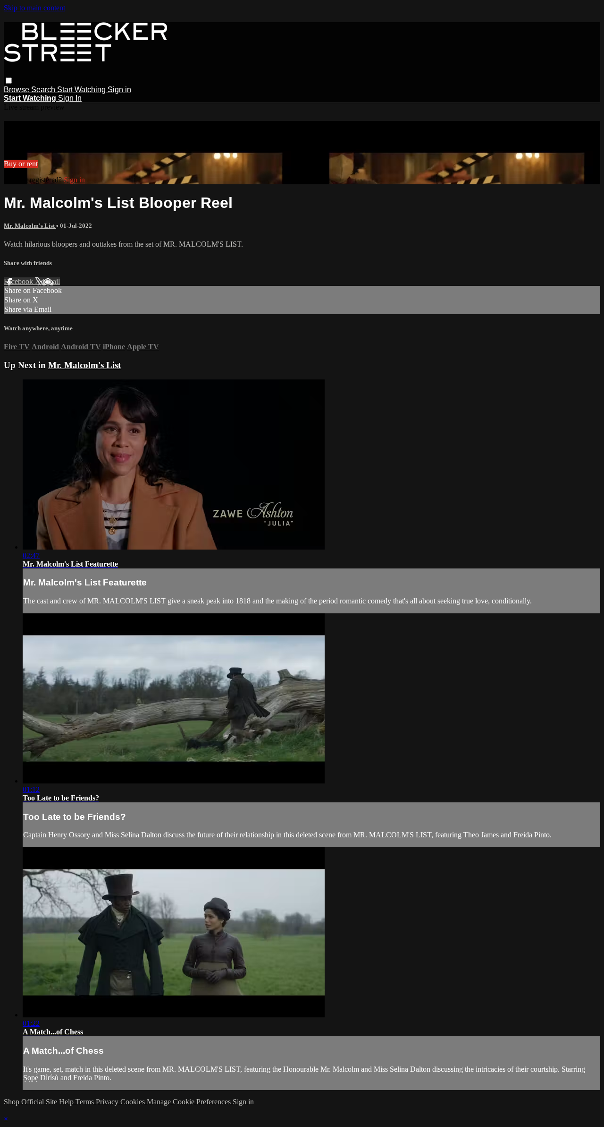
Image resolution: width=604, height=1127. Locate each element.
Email (51, 281)
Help (67, 1102)
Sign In (70, 98)
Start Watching (82, 90)
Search (44, 90)
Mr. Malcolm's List (30, 225)
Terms (86, 1102)
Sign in (119, 90)
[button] (9, 80)
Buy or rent (21, 164)
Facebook (19, 281)
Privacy (108, 1102)
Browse (17, 90)
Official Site (39, 1102)
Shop (11, 1102)
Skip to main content (34, 8)
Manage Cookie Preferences (190, 1102)
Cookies (133, 1102)
